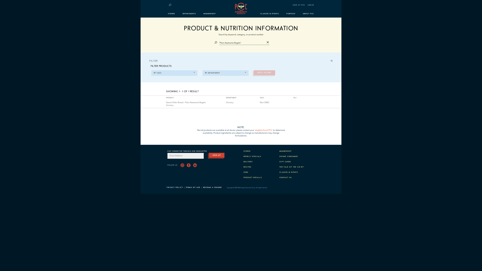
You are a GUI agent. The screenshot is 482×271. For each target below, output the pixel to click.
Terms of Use (193, 187)
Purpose (290, 14)
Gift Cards (285, 162)
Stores (171, 14)
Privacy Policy (175, 187)
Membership (209, 14)
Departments (189, 14)
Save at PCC (299, 5)
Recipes (247, 167)
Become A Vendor (212, 187)
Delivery (248, 162)
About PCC (308, 14)
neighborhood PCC (264, 130)
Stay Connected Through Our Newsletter (187, 151)
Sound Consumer (288, 156)
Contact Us (285, 177)
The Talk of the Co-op (291, 167)
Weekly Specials (252, 156)
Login (311, 5)
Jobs (246, 172)
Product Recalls (253, 177)
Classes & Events (269, 14)
